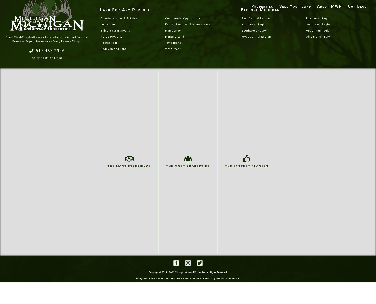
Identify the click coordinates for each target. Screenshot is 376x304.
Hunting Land (174, 36)
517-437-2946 (35, 28)
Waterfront (173, 48)
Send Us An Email (49, 58)
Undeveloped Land (114, 48)
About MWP (329, 6)
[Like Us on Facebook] (176, 263)
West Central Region (256, 36)
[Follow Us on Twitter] (200, 263)
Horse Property (111, 36)
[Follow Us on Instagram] (188, 263)
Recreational (110, 42)
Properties (262, 6)
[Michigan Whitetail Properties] (35, 11)
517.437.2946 (50, 50)
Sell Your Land (295, 6)
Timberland (173, 42)
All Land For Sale (318, 36)
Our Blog (357, 6)
